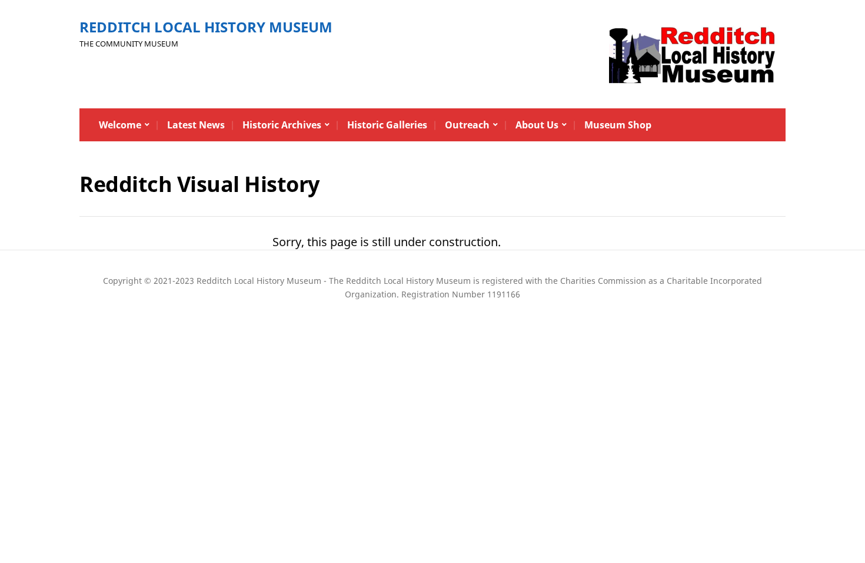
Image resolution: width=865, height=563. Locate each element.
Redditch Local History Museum (205, 27)
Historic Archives (281, 124)
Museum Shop (617, 124)
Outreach (467, 124)
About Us (536, 124)
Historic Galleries (387, 124)
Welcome (120, 124)
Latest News (196, 124)
